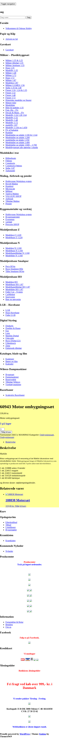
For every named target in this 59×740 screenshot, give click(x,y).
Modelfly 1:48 (11, 120)
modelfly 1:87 (11, 125)
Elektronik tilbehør (13, 348)
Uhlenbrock (10, 343)
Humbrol (9, 186)
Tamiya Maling (12, 194)
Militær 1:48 (10, 73)
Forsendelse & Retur (14, 622)
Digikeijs (9, 326)
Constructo (10, 163)
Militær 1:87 (10, 80)
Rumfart (9, 132)
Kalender (9, 364)
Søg (28, 17)
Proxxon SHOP (12, 224)
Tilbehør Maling (12, 201)
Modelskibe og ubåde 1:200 (17, 137)
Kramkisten (10, 540)
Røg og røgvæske (13, 299)
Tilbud (8, 525)
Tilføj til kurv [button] (20, 506)
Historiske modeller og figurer (18, 100)
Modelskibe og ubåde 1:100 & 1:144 (21, 135)
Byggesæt (9, 374)
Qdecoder (9, 338)
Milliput (8, 191)
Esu (7, 331)
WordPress (25, 734)
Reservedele (10, 379)
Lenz (7, 333)
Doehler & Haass (12, 328)
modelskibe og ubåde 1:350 (17, 140)
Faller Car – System (14, 292)
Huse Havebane (12, 312)
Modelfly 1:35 (11, 70)
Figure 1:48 (10, 95)
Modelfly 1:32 (11, 117)
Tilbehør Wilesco (12, 382)
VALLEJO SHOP (13, 196)
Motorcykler (10, 103)
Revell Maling (11, 184)
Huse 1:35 (9, 68)
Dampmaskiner (12, 377)
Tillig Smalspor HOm (14, 271)
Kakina (42, 734)
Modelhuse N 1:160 (14, 250)
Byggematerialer (12, 217)
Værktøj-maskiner (13, 384)
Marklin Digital (12, 336)
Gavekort (9, 50)
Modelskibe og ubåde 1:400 (17, 142)
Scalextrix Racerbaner (15, 395)
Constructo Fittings (13, 166)
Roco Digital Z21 (13, 341)
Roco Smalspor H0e (14, 269)
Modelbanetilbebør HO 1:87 (17, 287)
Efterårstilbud (11, 522)
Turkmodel (10, 170)
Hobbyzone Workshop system (18, 181)
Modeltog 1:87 (11, 83)
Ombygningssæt (47, 435)
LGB (7, 310)
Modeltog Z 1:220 (13, 235)
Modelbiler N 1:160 (14, 255)
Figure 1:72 (10, 98)
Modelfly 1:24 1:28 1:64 (16, 115)
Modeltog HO (11, 282)
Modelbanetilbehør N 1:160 (17, 253)
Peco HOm (10, 266)
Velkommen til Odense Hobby (18, 28)
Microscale (10, 189)
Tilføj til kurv (6, 432)
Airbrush (9, 199)
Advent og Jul (11, 39)
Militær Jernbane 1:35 (14, 65)
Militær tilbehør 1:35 (14, 63)
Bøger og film (11, 361)
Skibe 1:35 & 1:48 (13, 88)
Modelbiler (10, 105)
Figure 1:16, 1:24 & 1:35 (16, 90)
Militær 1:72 (10, 75)
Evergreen (9, 219)
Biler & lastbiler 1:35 (14, 108)
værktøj (8, 222)
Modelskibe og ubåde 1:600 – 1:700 (21, 145)
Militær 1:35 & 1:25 (14, 60)
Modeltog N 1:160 (13, 248)
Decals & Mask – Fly (14, 112)
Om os (8, 627)
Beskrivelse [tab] (10, 442)
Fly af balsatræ (11, 130)
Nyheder (9, 551)
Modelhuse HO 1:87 (14, 284)
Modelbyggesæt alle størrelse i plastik (21, 147)
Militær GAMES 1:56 (15, 85)
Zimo (7, 346)
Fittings (8, 161)
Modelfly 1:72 (11, 122)
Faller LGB (10, 315)
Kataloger (9, 359)
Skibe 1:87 (10, 168)
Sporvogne (10, 297)
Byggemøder (11, 530)
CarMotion (10, 294)
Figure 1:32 (10, 93)
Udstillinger (10, 527)
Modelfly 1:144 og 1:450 (16, 127)
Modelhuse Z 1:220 (14, 237)
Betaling (9, 624)
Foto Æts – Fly (11, 110)
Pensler (8, 204)
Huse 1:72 (9, 78)
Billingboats (10, 158)
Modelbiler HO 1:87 (14, 289)
